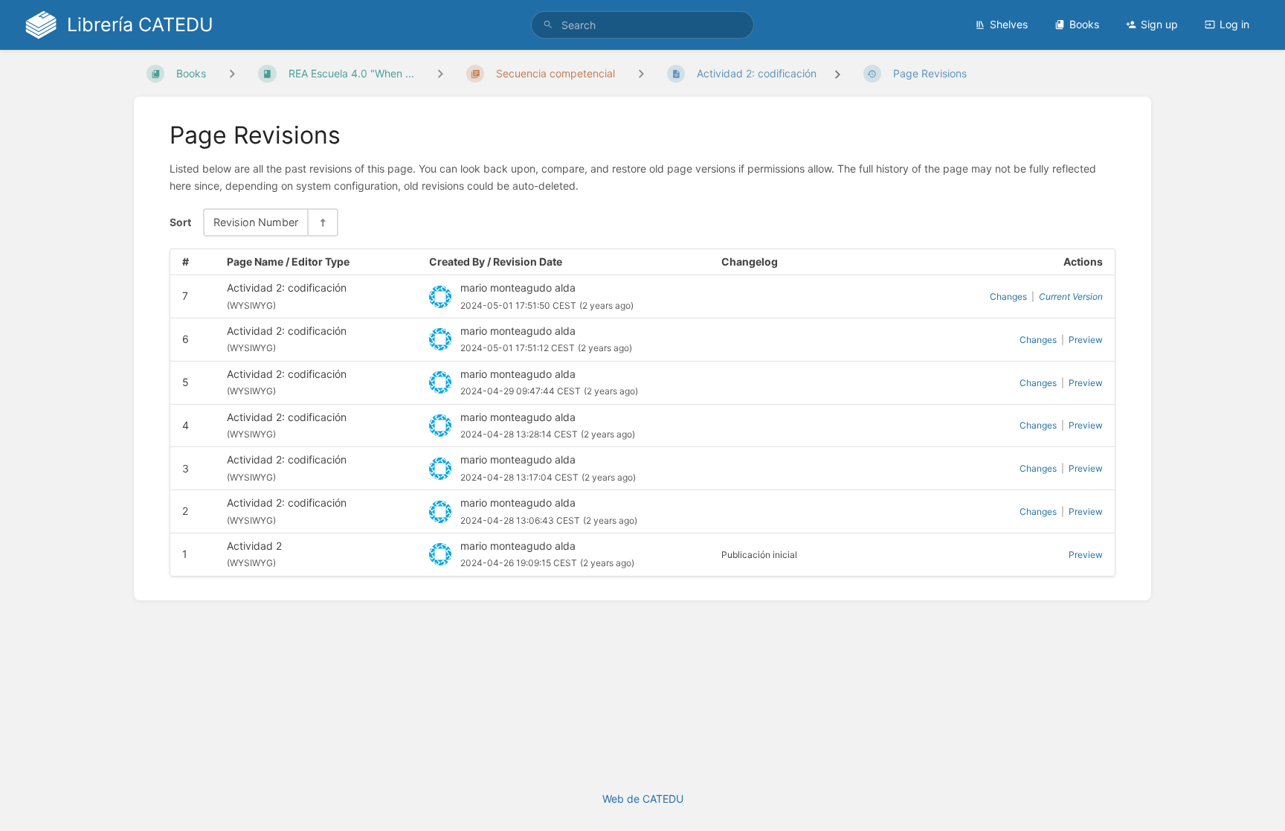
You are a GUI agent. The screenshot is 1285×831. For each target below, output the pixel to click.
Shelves (1009, 24)
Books (1084, 24)
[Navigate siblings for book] (232, 73)
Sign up (1159, 24)
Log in (1234, 24)
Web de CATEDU (642, 798)
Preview (1086, 339)
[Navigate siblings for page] (641, 73)
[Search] (548, 25)
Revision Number (255, 222)
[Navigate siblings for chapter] (440, 73)
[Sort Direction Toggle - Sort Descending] (322, 222)
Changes (1008, 296)
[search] (642, 25)
